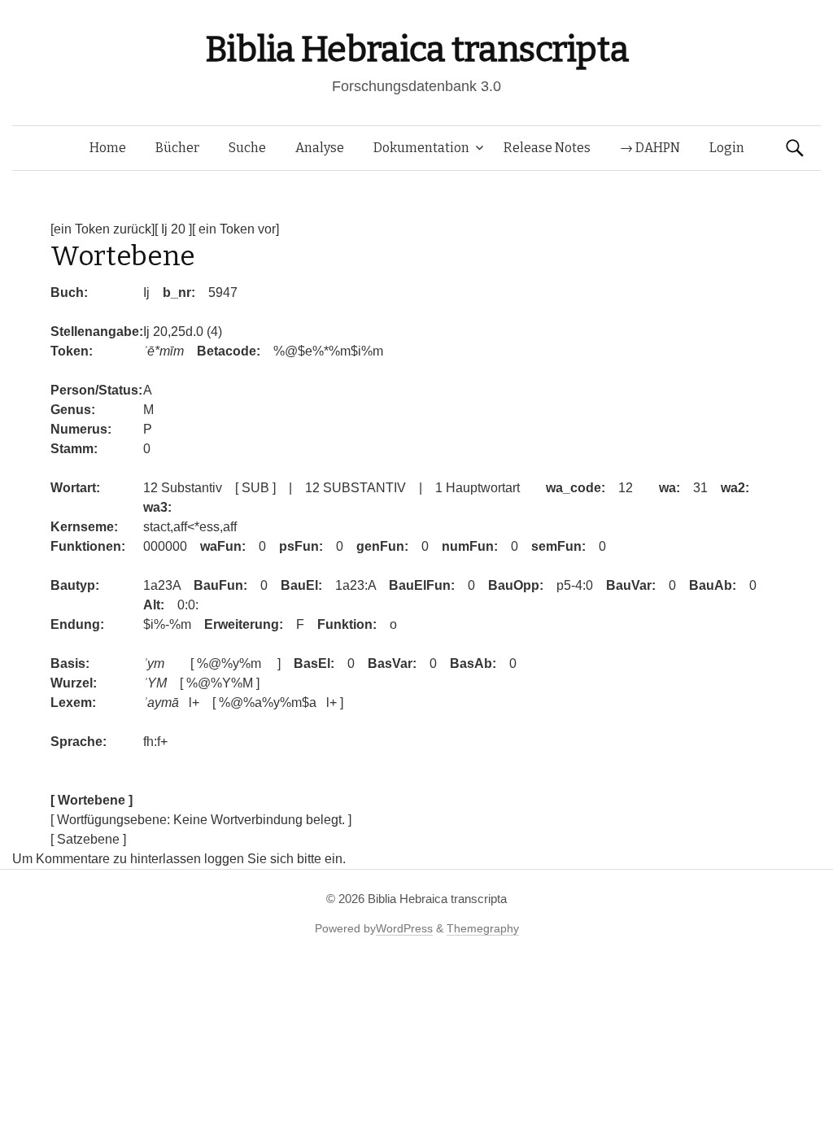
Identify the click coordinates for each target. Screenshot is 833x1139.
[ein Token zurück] (102, 229)
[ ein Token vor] (235, 229)
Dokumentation (421, 147)
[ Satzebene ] (88, 839)
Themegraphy (483, 928)
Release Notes (547, 147)
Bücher (177, 147)
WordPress (404, 928)
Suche (247, 147)
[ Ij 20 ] (173, 229)
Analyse (319, 147)
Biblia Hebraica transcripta (416, 49)
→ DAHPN (650, 147)
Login (726, 147)
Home (107, 147)
